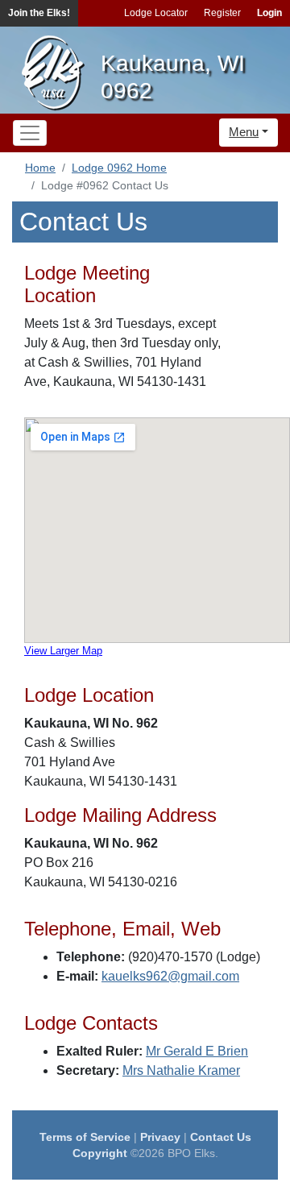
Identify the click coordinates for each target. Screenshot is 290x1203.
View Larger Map (63, 651)
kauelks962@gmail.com (170, 976)
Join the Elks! (39, 13)
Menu (244, 132)
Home (40, 167)
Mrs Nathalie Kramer (181, 1070)
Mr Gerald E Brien (197, 1051)
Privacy (160, 1136)
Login (269, 13)
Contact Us (220, 1136)
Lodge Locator (156, 13)
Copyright (99, 1153)
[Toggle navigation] (30, 133)
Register (222, 13)
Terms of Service (84, 1136)
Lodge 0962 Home (119, 167)
